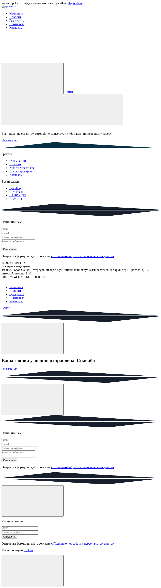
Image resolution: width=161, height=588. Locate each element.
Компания (16, 13)
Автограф (16, 191)
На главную (9, 140)
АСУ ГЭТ (16, 198)
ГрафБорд (15, 188)
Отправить (9, 249)
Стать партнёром (20, 171)
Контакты (16, 27)
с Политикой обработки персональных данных (82, 256)
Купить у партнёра (22, 167)
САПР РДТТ (17, 195)
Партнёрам (16, 24)
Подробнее (75, 3)
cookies (28, 550)
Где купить (16, 20)
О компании (17, 160)
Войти (68, 91)
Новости (15, 17)
